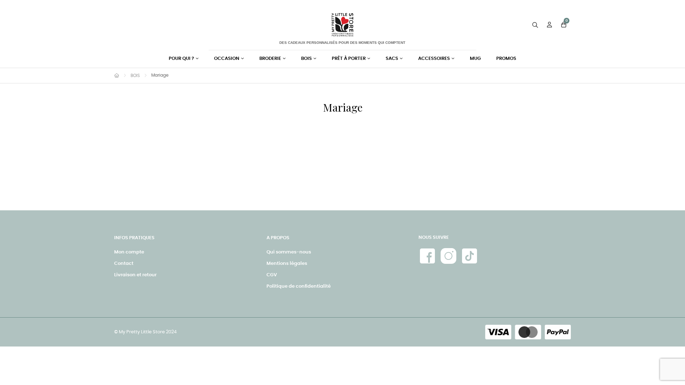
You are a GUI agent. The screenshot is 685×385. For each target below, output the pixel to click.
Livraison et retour (135, 275)
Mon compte (129, 252)
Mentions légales (287, 263)
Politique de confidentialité (299, 286)
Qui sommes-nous (289, 252)
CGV (272, 275)
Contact (123, 263)
